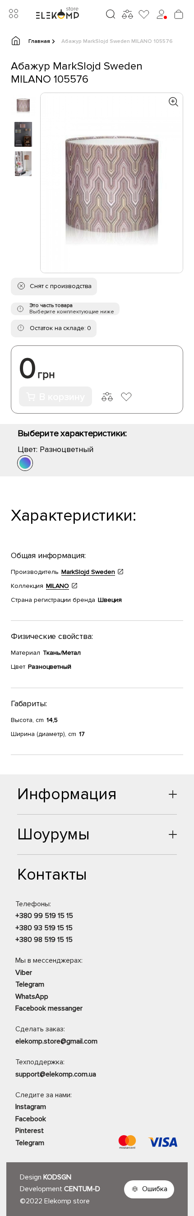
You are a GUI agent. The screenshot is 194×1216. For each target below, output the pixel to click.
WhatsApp (31, 996)
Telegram (29, 984)
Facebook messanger (49, 1008)
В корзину (62, 397)
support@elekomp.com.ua (55, 1074)
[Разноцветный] (25, 463)
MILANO (57, 586)
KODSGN (57, 1177)
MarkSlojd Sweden (88, 572)
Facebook (30, 1118)
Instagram (30, 1106)
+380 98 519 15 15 (44, 939)
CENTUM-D (82, 1188)
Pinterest (29, 1130)
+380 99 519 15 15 (44, 915)
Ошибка (154, 1188)
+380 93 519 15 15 (44, 927)
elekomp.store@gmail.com (56, 1041)
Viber (23, 972)
